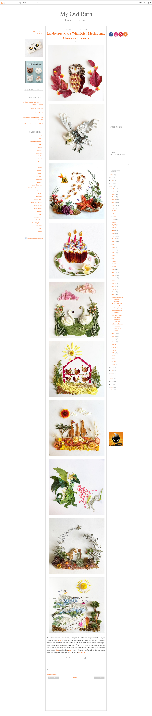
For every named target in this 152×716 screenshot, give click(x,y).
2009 (111, 390)
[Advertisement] (76, 688)
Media (40, 194)
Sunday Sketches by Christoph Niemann (117, 299)
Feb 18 (114, 347)
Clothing (39, 150)
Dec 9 (114, 194)
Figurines (39, 170)
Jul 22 (114, 250)
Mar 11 (114, 339)
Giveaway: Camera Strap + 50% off (33, 124)
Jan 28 (114, 356)
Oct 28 (114, 211)
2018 (111, 186)
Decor (40, 162)
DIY (40, 164)
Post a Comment (52, 674)
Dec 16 (114, 191)
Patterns (39, 211)
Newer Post (53, 678)
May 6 (114, 281)
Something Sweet (37, 223)
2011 (111, 384)
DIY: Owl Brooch (38, 113)
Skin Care (39, 220)
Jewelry (39, 191)
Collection (39, 153)
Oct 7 (113, 219)
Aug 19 (114, 239)
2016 (111, 370)
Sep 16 (114, 227)
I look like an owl (37, 185)
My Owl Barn (76, 14)
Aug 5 (114, 244)
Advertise (36, 34)
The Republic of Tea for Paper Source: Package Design (117, 306)
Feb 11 (114, 350)
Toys (40, 228)
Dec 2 (114, 197)
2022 (111, 175)
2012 (111, 381)
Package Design (37, 208)
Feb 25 (114, 344)
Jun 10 (114, 267)
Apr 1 (114, 295)
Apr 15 (114, 289)
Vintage (39, 231)
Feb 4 (113, 353)
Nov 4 (114, 208)
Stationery (39, 226)
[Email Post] (84, 658)
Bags (40, 138)
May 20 (114, 275)
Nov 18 (114, 202)
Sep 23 (114, 225)
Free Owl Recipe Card (37, 108)
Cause (40, 147)
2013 (111, 379)
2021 (111, 177)
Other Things (38, 199)
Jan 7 (113, 364)
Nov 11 (114, 205)
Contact (41, 34)
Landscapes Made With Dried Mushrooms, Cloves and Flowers (76, 35)
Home (75, 678)
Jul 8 (113, 255)
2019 (111, 183)
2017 (111, 367)
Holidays (39, 182)
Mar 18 (114, 336)
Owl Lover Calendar (36, 202)
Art (41, 135)
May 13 (114, 278)
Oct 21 (114, 213)
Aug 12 (114, 241)
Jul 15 (114, 253)
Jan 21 (114, 358)
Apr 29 (114, 283)
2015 (111, 373)
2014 (111, 376)
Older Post (99, 678)
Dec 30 (114, 188)
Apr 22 (114, 286)
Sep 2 (113, 233)
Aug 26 (114, 236)
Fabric (40, 167)
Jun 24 (114, 261)
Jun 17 (114, 264)
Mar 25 (114, 333)
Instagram (81, 652)
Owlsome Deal (38, 205)
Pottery (40, 214)
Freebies (39, 173)
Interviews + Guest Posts (35, 188)
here (59, 640)
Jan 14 (114, 361)
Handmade (39, 179)
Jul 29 (114, 247)
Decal (40, 159)
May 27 (114, 272)
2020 (111, 180)
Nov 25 (114, 199)
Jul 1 (113, 258)
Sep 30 (114, 222)
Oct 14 (114, 216)
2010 (111, 387)
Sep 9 (113, 230)
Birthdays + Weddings (36, 141)
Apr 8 (114, 292)
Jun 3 (113, 269)
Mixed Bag (39, 196)
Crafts (40, 156)
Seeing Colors (38, 217)
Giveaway (39, 176)
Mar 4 (114, 342)
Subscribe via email (38, 32)
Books (40, 144)
